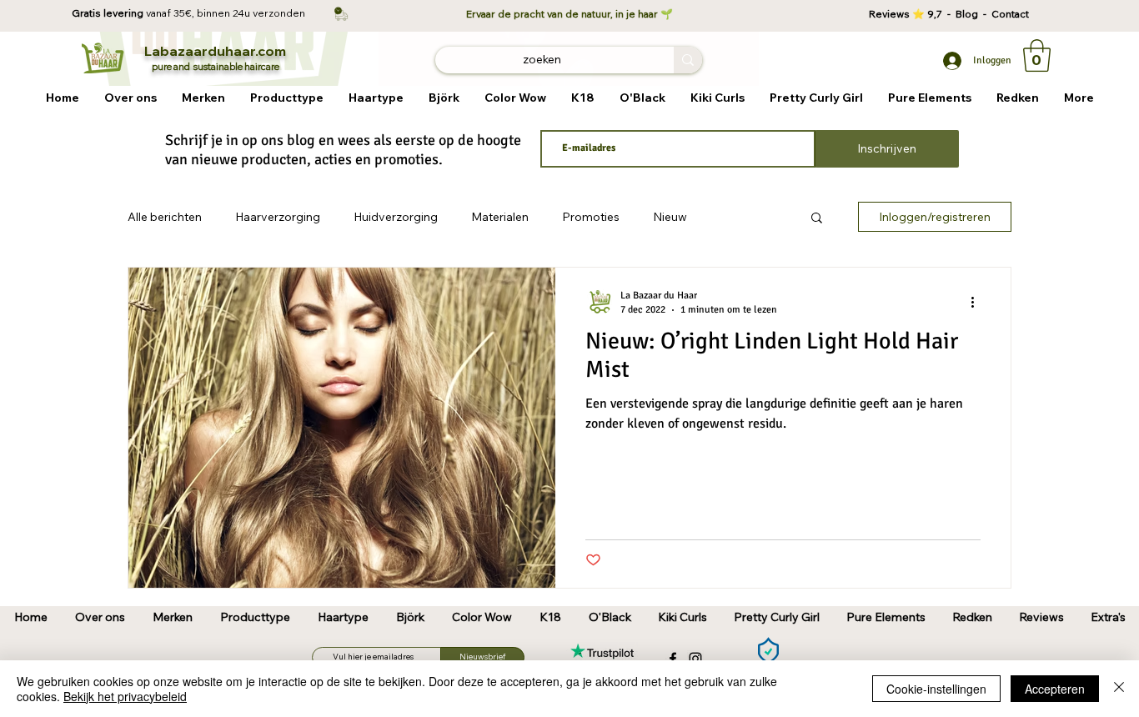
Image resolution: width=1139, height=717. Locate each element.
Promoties (591, 216)
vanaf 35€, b (174, 13)
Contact (1010, 14)
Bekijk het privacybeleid (125, 696)
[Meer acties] (978, 302)
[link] (1037, 55)
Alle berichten (165, 216)
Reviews (890, 14)
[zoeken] (688, 60)
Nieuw (670, 216)
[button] (203, 98)
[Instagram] (695, 658)
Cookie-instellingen (936, 688)
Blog (969, 14)
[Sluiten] (1119, 689)
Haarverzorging (277, 216)
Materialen (500, 216)
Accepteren (1055, 688)
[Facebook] (673, 658)
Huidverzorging (396, 216)
